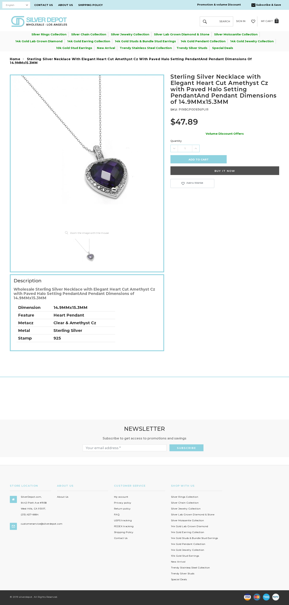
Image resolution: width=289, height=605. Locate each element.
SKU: (174, 109)
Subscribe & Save (268, 4)
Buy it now (224, 170)
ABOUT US (65, 4)
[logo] (39, 21)
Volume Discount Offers (225, 133)
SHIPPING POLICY (90, 4)
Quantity (176, 140)
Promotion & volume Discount (219, 4)
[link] (87, 253)
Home (15, 59)
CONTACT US (43, 4)
